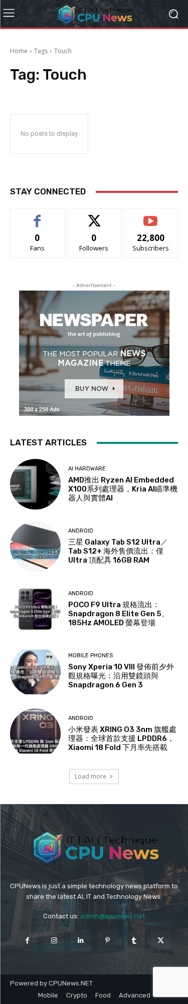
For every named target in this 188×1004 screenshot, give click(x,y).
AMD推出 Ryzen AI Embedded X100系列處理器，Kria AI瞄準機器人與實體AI (122, 489)
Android (80, 531)
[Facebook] (27, 940)
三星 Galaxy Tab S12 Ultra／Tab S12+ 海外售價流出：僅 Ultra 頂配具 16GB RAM (118, 551)
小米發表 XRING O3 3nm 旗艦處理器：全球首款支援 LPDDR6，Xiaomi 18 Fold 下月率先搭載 (122, 738)
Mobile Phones (90, 655)
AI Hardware (87, 468)
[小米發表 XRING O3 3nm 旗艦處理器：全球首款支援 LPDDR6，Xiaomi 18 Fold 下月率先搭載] (35, 733)
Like (37, 215)
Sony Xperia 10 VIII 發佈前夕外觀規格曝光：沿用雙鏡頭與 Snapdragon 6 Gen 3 (121, 675)
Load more (90, 776)
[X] (160, 940)
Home (19, 51)
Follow (94, 215)
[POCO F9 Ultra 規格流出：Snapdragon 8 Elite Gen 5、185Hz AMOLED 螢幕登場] (35, 609)
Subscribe (150, 215)
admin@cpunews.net (112, 916)
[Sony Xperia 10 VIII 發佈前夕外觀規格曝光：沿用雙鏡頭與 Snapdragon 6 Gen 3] (35, 671)
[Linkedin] (80, 940)
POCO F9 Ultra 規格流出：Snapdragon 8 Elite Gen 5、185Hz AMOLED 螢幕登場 (118, 613)
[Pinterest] (107, 940)
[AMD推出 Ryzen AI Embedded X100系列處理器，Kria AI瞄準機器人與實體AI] (35, 484)
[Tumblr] (134, 940)
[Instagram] (54, 940)
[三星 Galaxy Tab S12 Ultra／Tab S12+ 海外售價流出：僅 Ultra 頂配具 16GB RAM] (35, 547)
